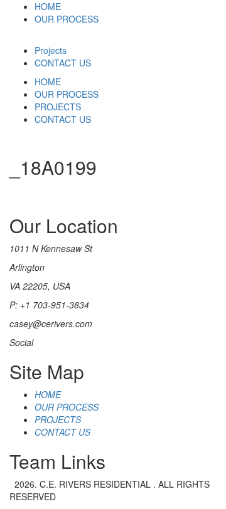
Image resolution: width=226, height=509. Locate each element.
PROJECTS (58, 106)
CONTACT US (63, 62)
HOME (48, 6)
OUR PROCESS (67, 19)
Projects (51, 50)
